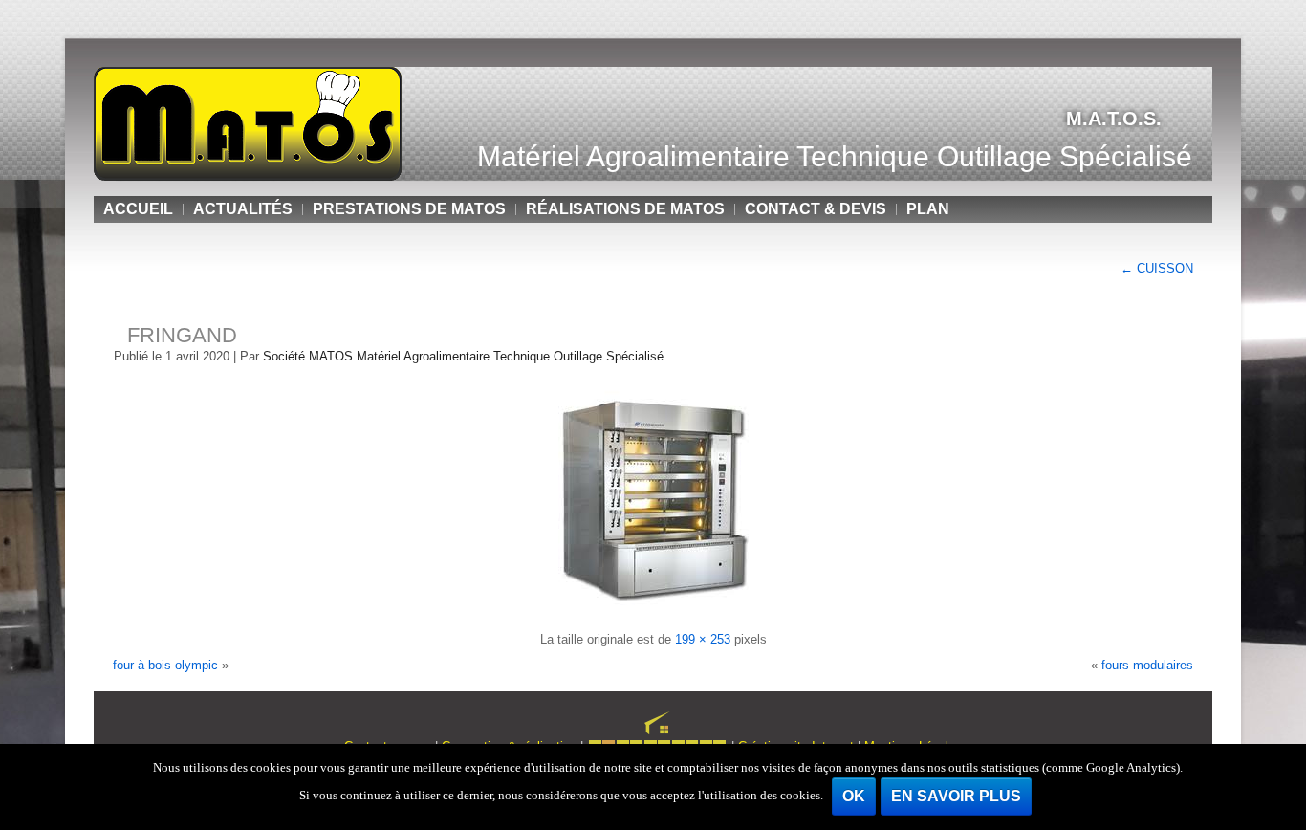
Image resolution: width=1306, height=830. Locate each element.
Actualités (243, 209)
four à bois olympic (165, 665)
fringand (182, 335)
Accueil (138, 209)
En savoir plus (956, 796)
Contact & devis (815, 209)
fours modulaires (1147, 665)
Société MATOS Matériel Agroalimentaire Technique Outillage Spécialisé (463, 356)
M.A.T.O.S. (1114, 118)
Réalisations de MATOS (625, 209)
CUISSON (1157, 268)
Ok (853, 796)
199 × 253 (702, 639)
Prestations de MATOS (409, 209)
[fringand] (653, 613)
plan (927, 209)
